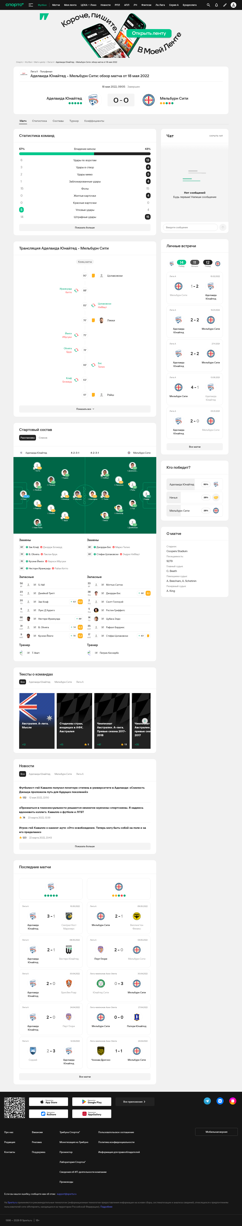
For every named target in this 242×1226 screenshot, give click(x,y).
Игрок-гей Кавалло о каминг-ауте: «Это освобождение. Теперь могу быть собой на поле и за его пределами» (82, 830)
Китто (69, 292)
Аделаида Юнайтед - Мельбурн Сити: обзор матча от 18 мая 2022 (86, 62)
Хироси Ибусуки (57, 561)
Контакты (9, 1152)
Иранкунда (66, 288)
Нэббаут (102, 307)
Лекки (111, 320)
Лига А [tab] (80, 774)
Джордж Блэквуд (52, 547)
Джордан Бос (104, 547)
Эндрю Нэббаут (131, 554)
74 (24, 817)
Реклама (37, 1142)
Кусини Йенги (36, 561)
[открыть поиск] (208, 5)
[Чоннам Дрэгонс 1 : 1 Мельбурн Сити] (161, 103)
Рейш (110, 395)
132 (24, 797)
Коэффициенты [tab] (94, 121)
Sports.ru (12, 1202)
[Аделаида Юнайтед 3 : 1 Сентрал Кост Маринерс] (81, 103)
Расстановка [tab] (28, 437)
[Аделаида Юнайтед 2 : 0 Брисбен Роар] (75, 103)
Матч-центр (39, 62)
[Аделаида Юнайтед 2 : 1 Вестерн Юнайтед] (78, 103)
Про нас (8, 1132)
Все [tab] (23, 774)
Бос (100, 363)
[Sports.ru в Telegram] (208, 1101)
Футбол (28, 62)
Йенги (68, 333)
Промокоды (66, 1181)
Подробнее (106, 1206)
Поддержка (38, 1152)
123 (24, 837)
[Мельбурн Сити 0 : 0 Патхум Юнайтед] (164, 103)
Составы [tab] (58, 121)
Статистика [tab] (39, 121)
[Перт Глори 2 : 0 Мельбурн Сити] (169, 103)
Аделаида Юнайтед (64, 98)
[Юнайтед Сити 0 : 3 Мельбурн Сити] (167, 103)
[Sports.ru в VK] (220, 1101)
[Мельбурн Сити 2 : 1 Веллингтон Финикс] (172, 103)
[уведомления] (216, 5)
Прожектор (66, 1152)
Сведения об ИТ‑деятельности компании (83, 1172)
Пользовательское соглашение (116, 1132)
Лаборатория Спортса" (73, 1162)
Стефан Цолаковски (108, 554)
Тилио (101, 366)
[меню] (31, 5)
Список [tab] (43, 437)
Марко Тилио (122, 547)
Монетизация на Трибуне (74, 1142)
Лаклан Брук (50, 554)
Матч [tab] (23, 121)
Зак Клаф (34, 547)
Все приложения (132, 1101)
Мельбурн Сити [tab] (63, 774)
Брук (69, 351)
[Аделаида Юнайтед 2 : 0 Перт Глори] (72, 103)
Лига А (50, 62)
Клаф (69, 378)
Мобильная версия (216, 1131)
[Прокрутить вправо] (145, 721)
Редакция (9, 1142)
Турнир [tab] (74, 121)
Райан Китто (61, 568)
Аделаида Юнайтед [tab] (39, 774)
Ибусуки (67, 337)
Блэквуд (67, 381)
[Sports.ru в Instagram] (233, 1101)
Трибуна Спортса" (70, 1132)
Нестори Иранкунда (39, 568)
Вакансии (37, 1132)
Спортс (19, 62)
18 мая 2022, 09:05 (113, 86)
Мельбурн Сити (174, 98)
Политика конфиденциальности (116, 1142)
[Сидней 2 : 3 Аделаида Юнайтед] (70, 103)
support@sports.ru (66, 1193)
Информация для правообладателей (119, 1152)
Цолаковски (115, 275)
